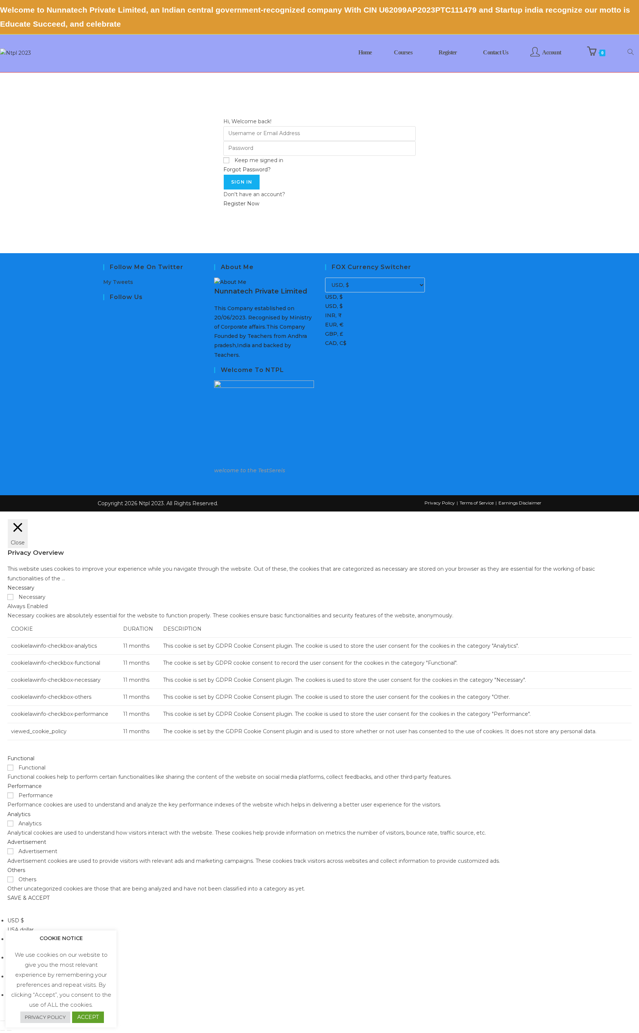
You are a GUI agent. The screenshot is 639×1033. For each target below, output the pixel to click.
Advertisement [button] (26, 842)
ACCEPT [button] (88, 1017)
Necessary (31, 597)
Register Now (241, 203)
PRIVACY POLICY (45, 1017)
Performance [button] (24, 786)
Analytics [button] (18, 814)
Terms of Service (477, 503)
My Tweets (118, 282)
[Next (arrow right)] (9, 1030)
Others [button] (16, 870)
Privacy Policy (440, 503)
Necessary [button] (20, 587)
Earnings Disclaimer (519, 503)
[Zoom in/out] (2, 1021)
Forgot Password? (247, 169)
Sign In (241, 182)
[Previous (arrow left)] (2, 1030)
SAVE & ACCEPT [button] (28, 898)
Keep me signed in (258, 160)
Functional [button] (20, 758)
